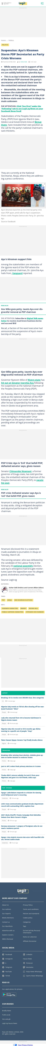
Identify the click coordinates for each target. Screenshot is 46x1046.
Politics (11, 40)
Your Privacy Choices (25, 1045)
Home (3, 40)
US (3, 701)
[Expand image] (44, 185)
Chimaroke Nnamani (20, 471)
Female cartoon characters (12, 612)
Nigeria (4, 743)
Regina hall (33, 608)
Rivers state (34, 379)
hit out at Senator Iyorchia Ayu (17, 382)
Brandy (23, 608)
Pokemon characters (10, 608)
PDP (3, 600)
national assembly (23, 565)
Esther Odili (24, 62)
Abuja (9, 600)
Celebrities (5, 798)
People (4, 712)
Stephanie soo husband (35, 612)
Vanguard (17, 273)
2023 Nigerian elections (23, 600)
